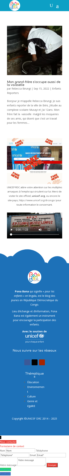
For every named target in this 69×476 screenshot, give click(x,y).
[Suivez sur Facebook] (27, 362)
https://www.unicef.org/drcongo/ (37, 200)
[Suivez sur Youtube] (42, 362)
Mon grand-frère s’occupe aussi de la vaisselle (33, 83)
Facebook (5, 473)
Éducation (33, 382)
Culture (31, 396)
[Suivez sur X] (35, 362)
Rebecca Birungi (21, 88)
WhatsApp (5, 469)
